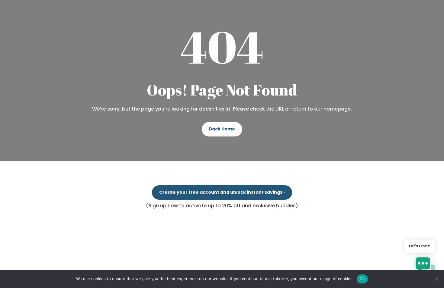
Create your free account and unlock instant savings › (222, 192)
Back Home (222, 129)
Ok (362, 278)
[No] (436, 279)
